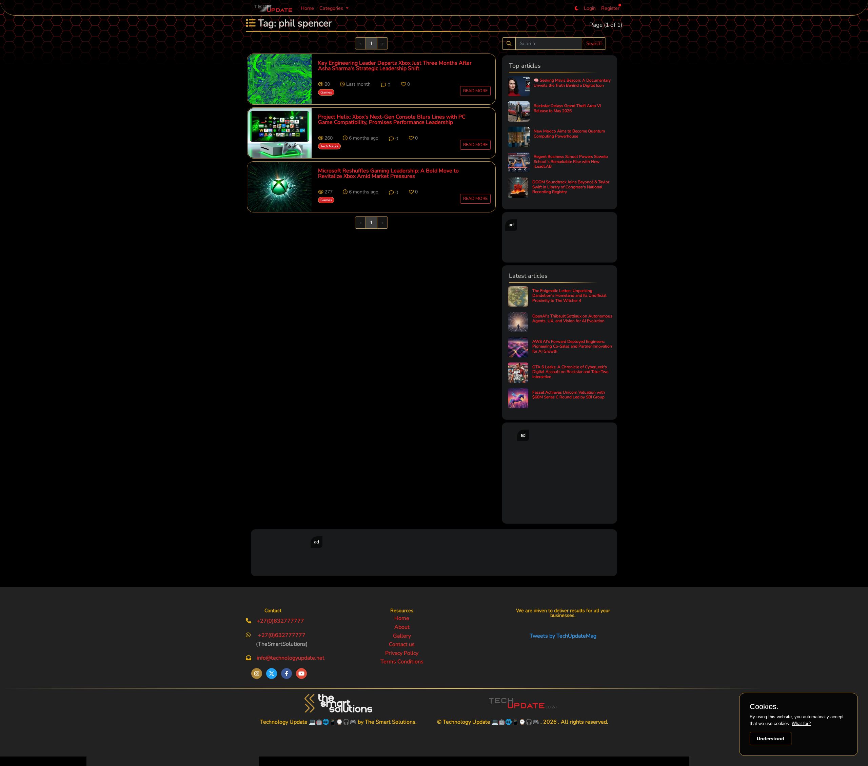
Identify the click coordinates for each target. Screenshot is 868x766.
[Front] (338, 703)
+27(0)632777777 (280, 621)
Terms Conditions (401, 661)
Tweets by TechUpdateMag (563, 636)
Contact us (402, 644)
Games (326, 92)
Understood (770, 738)
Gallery (402, 636)
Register (610, 8)
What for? (801, 723)
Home (307, 8)
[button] (385, 84)
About (402, 627)
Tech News (329, 146)
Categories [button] (331, 8)
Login (590, 8)
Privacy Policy (401, 653)
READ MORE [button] (475, 91)
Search (593, 43)
